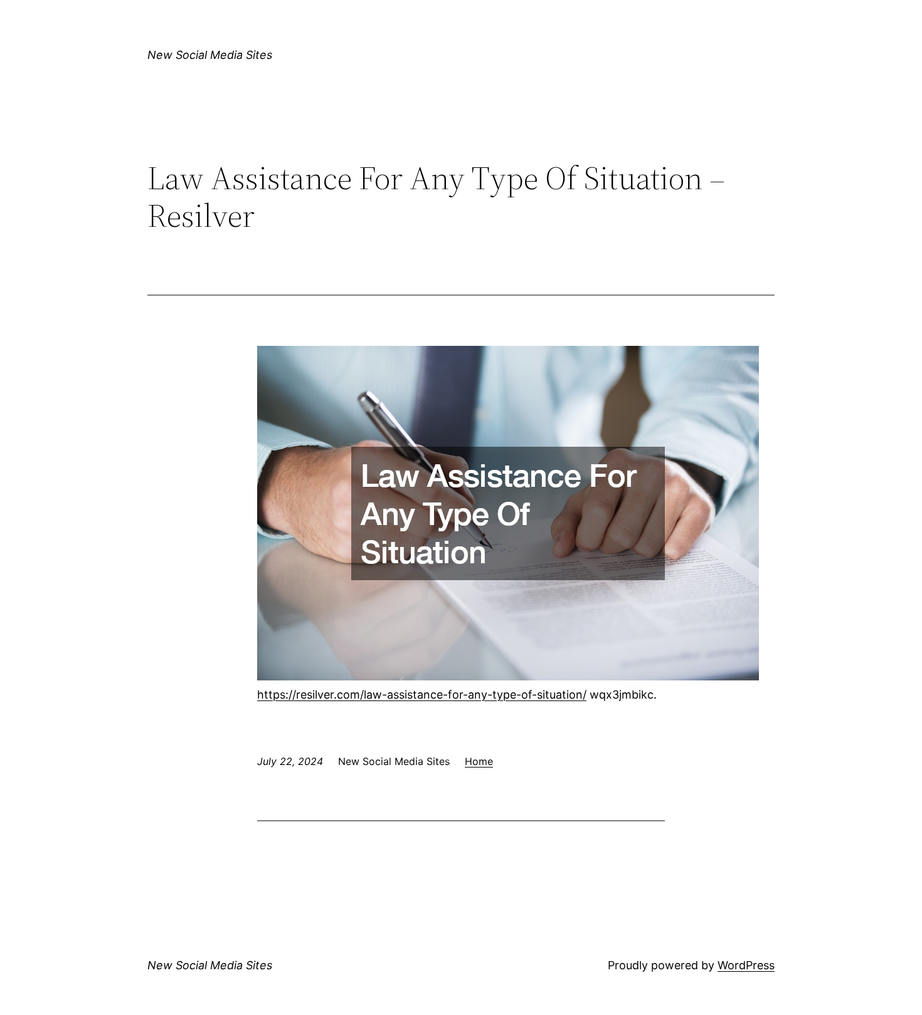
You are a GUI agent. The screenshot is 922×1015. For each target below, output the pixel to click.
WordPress (746, 965)
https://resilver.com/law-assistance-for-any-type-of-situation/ (421, 694)
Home (479, 761)
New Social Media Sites (209, 54)
